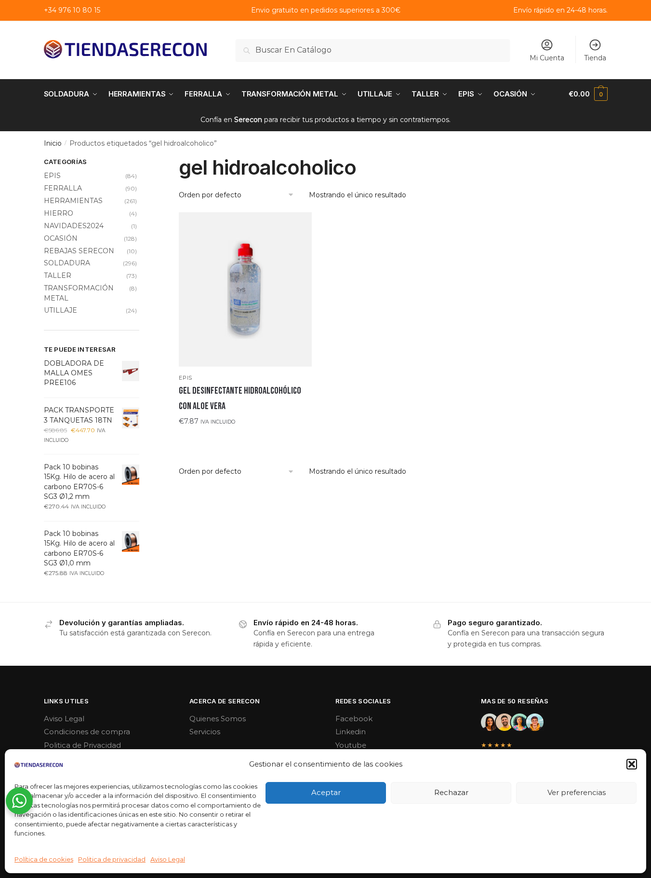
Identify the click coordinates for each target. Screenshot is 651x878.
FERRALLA (63, 188)
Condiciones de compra (87, 731)
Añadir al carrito (245, 440)
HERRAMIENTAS (73, 200)
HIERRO (58, 213)
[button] (632, 764)
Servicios (204, 731)
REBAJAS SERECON (79, 251)
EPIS (185, 377)
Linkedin (350, 731)
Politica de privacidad (112, 859)
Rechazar (451, 792)
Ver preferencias (576, 792)
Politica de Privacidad (82, 745)
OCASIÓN (61, 238)
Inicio (53, 143)
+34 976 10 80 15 (72, 10)
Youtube (350, 745)
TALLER (57, 275)
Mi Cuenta (547, 58)
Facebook (353, 718)
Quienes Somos (217, 718)
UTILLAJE (60, 310)
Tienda (595, 58)
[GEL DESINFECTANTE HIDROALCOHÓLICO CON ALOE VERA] (245, 289)
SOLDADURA (67, 263)
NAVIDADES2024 (74, 225)
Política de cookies (43, 859)
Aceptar (326, 792)
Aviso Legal (167, 859)
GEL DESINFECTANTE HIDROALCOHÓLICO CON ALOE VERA (240, 398)
